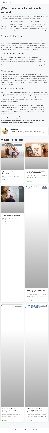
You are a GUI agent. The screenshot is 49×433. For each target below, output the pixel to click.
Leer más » (5, 182)
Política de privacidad (31, 429)
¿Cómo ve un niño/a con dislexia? (11, 215)
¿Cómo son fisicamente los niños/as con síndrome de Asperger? (34, 410)
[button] (29, 2)
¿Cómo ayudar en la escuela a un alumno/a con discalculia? (36, 171)
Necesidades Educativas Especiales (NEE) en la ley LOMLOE (9, 410)
